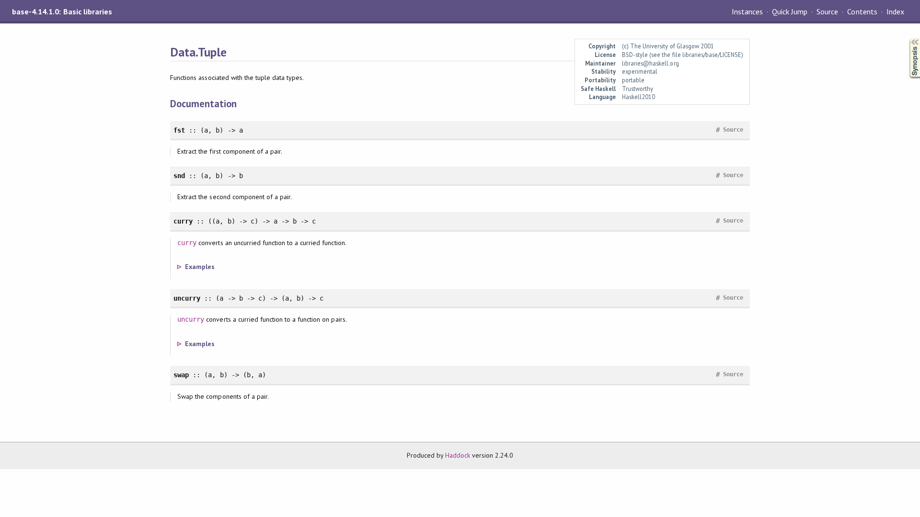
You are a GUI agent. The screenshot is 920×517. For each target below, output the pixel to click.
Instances (747, 11)
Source (827, 11)
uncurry (190, 319)
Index (895, 11)
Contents (862, 11)
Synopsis (907, 38)
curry (186, 243)
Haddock (457, 455)
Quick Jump (789, 11)
